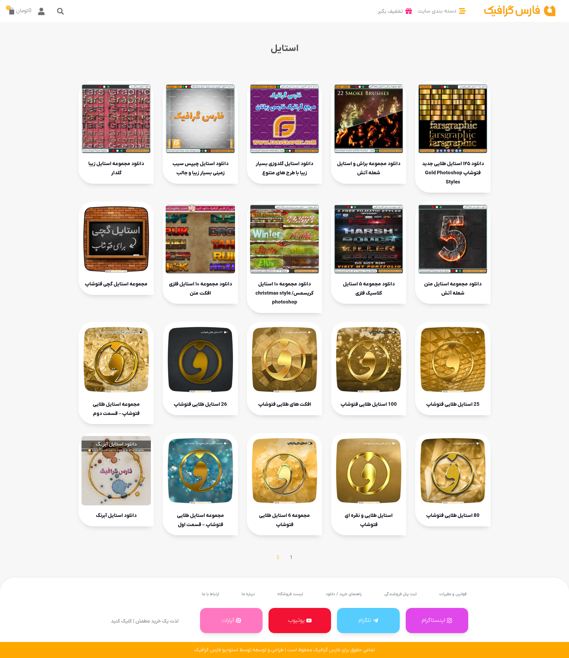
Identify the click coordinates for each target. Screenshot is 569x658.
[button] (60, 11)
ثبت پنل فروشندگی (400, 594)
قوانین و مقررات (452, 594)
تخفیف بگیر (390, 11)
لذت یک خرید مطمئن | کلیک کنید (144, 621)
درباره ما (248, 594)
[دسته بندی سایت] (462, 11)
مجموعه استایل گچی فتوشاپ (116, 284)
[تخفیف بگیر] (408, 11)
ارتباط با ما (210, 594)
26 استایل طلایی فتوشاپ (200, 404)
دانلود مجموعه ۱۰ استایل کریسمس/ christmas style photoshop (284, 293)
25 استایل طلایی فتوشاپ (453, 404)
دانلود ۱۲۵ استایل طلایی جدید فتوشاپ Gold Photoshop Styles (453, 173)
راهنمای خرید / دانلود (344, 594)
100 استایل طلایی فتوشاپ (369, 404)
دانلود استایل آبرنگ (116, 515)
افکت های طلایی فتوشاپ (284, 404)
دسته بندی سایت (437, 11)
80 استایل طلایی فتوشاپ (453, 515)
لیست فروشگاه (290, 594)
